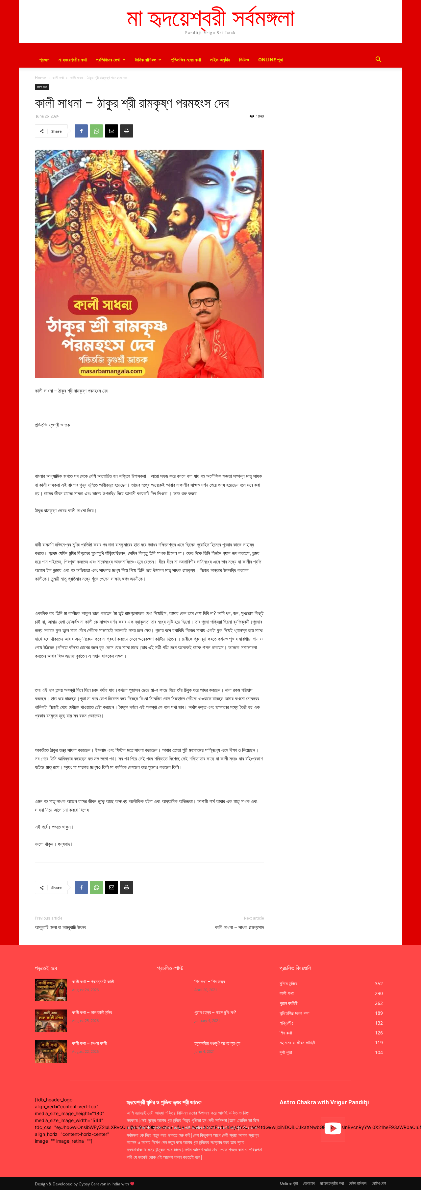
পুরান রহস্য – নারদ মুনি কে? (215, 1012)
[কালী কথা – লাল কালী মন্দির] (51, 1020)
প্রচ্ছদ (44, 59)
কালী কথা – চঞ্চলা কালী (90, 1043)
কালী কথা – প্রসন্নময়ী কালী (93, 981)
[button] (378, 60)
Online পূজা (270, 59)
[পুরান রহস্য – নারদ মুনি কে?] (173, 1020)
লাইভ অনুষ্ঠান (220, 59)
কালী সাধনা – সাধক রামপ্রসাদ (239, 927)
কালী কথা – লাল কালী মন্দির (92, 1012)
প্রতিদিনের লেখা (108, 59)
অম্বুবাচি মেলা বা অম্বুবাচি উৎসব (60, 927)
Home (40, 77)
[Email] (111, 131)
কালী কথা (58, 77)
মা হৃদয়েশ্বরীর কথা (73, 59)
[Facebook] (81, 131)
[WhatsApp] (96, 131)
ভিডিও (244, 59)
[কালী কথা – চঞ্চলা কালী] (51, 1051)
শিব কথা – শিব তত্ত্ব (209, 981)
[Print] (126, 131)
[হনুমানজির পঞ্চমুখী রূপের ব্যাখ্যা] (173, 1051)
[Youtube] (333, 1129)
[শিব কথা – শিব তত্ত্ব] (173, 990)
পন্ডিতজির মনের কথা (186, 59)
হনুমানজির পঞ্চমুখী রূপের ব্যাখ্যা (217, 1043)
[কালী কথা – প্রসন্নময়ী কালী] (51, 990)
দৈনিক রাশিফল (145, 59)
